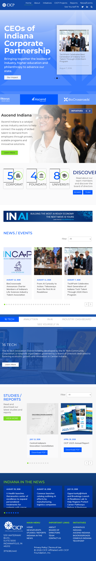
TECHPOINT (78, 541)
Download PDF (38, 452)
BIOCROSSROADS (81, 535)
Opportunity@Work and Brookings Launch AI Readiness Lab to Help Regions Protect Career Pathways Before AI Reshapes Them (78, 501)
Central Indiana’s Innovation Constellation (42, 444)
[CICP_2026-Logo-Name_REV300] (13, 521)
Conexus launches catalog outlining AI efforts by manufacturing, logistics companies (46, 499)
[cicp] (8, 4)
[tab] (9, 319)
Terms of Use (55, 547)
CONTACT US (55, 538)
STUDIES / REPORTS (36, 533)
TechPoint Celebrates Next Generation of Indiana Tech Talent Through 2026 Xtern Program (78, 289)
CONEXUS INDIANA (82, 538)
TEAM (51, 535)
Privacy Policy (40, 547)
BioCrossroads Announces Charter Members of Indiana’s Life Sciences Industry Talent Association (17, 289)
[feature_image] (17, 261)
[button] (91, 7)
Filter (64, 239)
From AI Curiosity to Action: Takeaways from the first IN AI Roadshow (47, 287)
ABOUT (52, 527)
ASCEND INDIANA (81, 533)
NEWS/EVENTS (34, 530)
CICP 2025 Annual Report (76, 443)
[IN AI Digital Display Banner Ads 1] (48, 212)
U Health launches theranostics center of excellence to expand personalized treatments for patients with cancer (17, 500)
